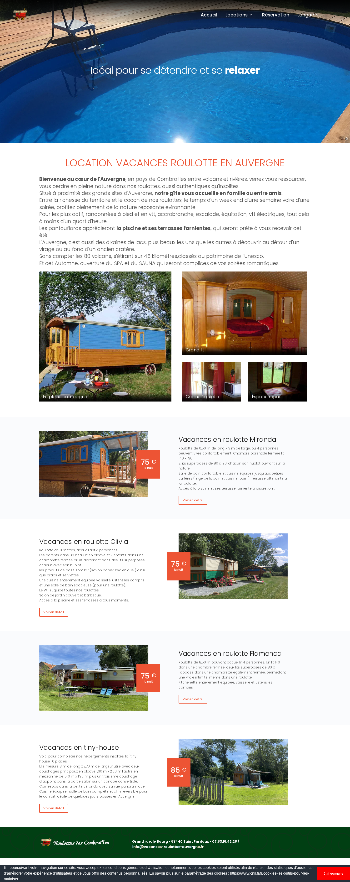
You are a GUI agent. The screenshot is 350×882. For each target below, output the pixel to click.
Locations (236, 15)
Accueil (209, 15)
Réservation (275, 15)
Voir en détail (193, 500)
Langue (305, 15)
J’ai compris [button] (333, 873)
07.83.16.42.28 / (225, 841)
